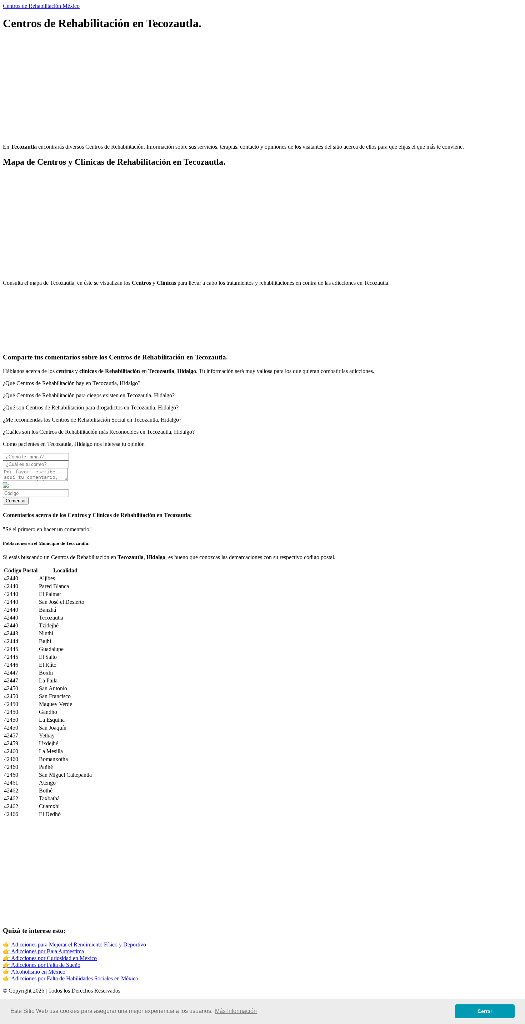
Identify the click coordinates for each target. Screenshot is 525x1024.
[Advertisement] (217, 88)
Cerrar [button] (485, 1011)
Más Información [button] (236, 1011)
